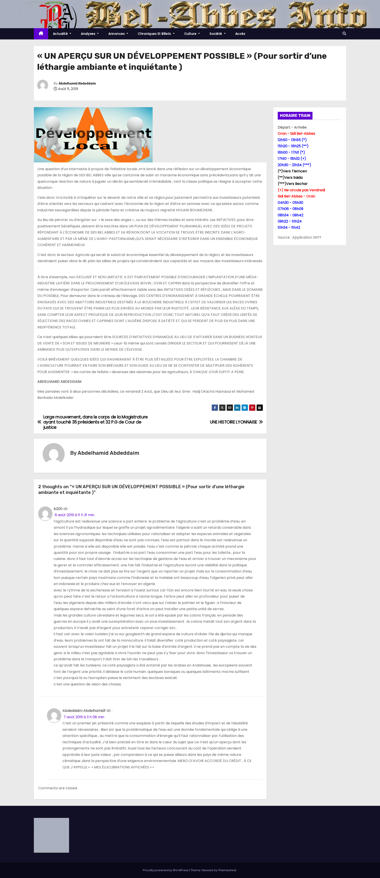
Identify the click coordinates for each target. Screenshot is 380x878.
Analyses (88, 33)
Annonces (117, 33)
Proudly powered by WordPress (166, 870)
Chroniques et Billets (155, 33)
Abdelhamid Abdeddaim (77, 83)
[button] (344, 33)
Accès (240, 33)
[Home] (41, 33)
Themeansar (227, 870)
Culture (190, 33)
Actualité (61, 33)
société (216, 33)
